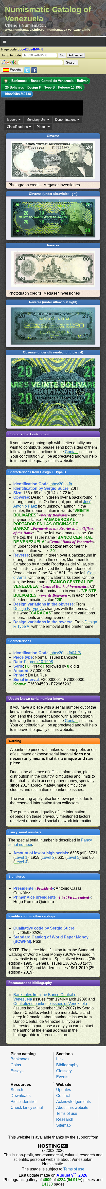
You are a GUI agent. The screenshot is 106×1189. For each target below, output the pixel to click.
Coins (16, 1065)
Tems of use (66, 1113)
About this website (72, 1107)
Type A (37, 608)
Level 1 (21, 857)
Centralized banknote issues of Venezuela (50, 1004)
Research (64, 1119)
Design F (21, 608)
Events (62, 1077)
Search (17, 1090)
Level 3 (73, 857)
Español (15, 70)
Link (60, 1059)
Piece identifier (24, 1101)
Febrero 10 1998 (38, 662)
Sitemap (63, 1125)
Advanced (76, 55)
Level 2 (48, 857)
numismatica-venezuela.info (68, 29)
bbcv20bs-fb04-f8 (66, 653)
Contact (71, 452)
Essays (17, 1071)
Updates (63, 1090)
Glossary (64, 1071)
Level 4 (21, 862)
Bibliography (67, 1065)
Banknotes (20, 1059)
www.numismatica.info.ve (24, 29)
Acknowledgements (73, 1101)
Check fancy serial (27, 1107)
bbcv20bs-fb (61, 484)
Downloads (21, 1096)
